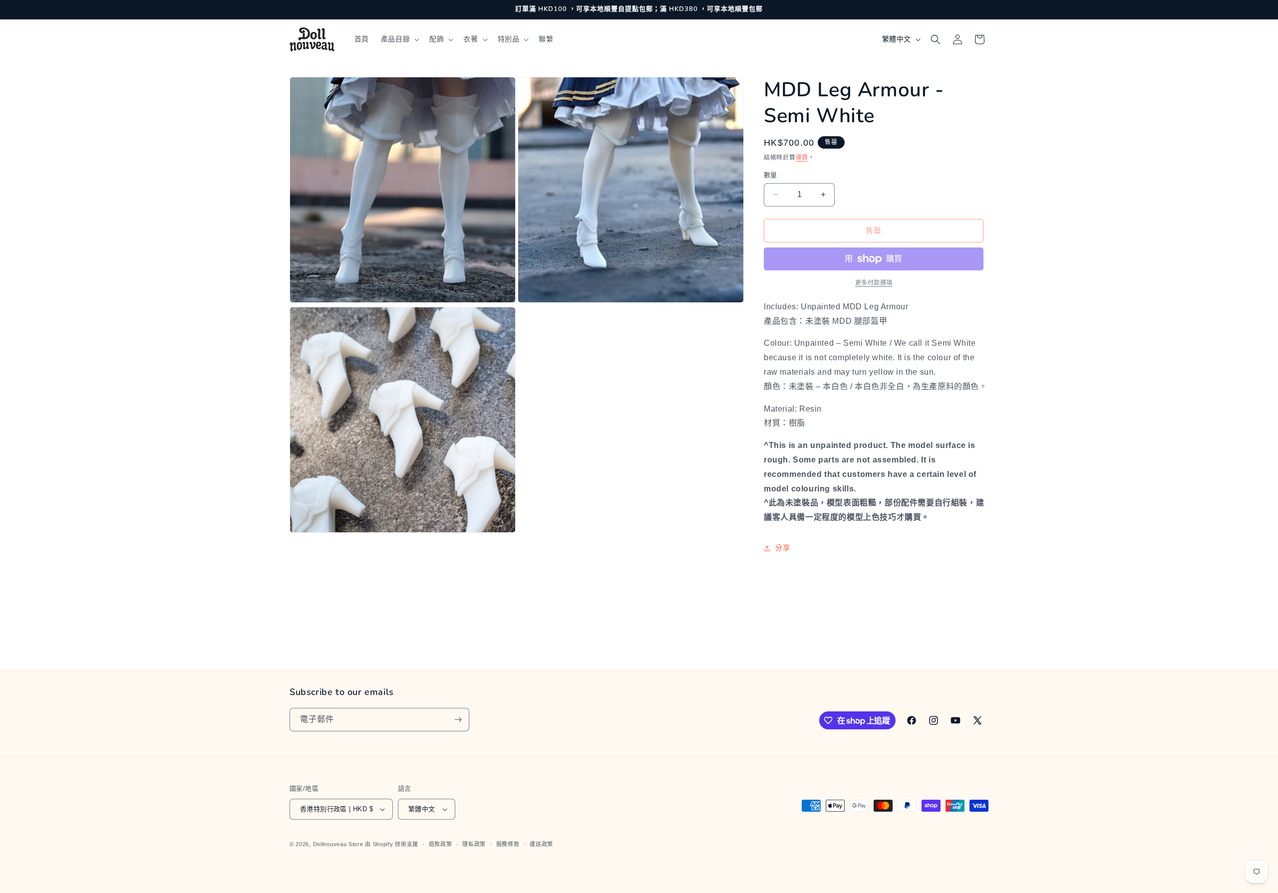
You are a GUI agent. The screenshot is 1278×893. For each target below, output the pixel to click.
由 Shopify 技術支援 (391, 844)
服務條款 (508, 844)
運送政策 (541, 844)
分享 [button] (782, 548)
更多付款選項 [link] (874, 282)
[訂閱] (458, 719)
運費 (802, 157)
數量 (770, 175)
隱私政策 (474, 844)
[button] (399, 38)
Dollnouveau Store (338, 844)
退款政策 (440, 844)
